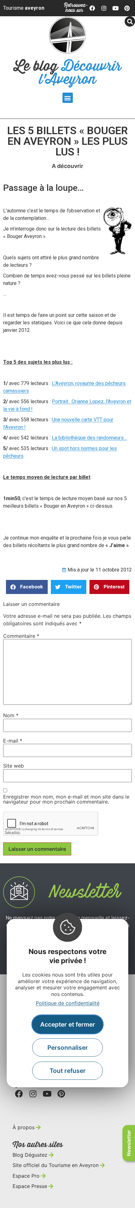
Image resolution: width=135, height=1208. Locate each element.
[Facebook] (92, 8)
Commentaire (21, 635)
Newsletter (129, 1143)
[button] (67, 98)
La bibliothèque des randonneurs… (89, 438)
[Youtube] (115, 8)
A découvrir (67, 166)
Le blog (67, 73)
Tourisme (23, 8)
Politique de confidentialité (68, 1003)
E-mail (12, 740)
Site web (13, 765)
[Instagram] (103, 8)
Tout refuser (68, 1070)
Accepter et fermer (67, 1024)
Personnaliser (67, 1047)
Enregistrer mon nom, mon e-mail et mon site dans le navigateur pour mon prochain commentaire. (66, 799)
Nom (11, 715)
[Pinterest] (126, 8)
